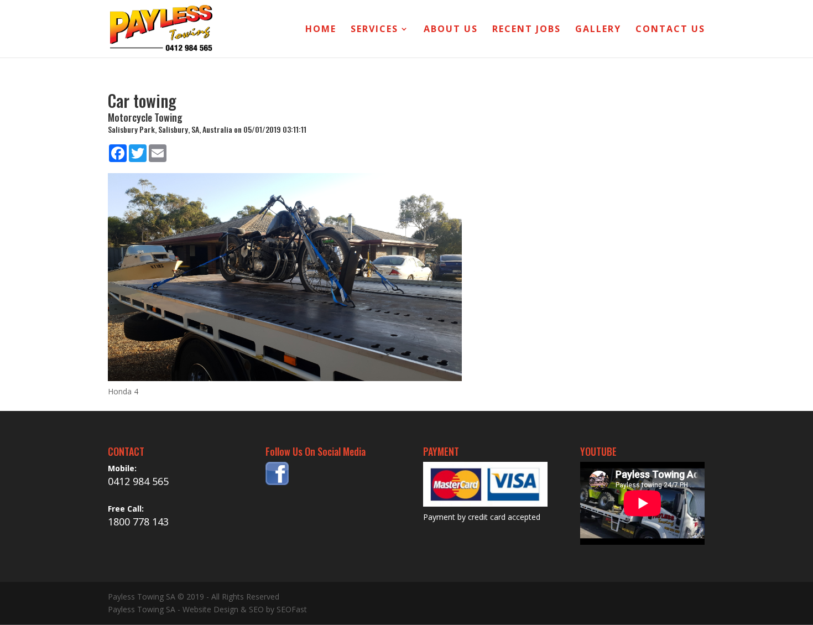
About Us (451, 30)
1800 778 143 (138, 521)
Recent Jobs (526, 30)
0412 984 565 (138, 481)
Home (320, 30)
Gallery (598, 30)
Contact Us (670, 30)
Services (374, 30)
